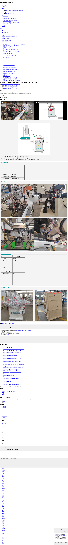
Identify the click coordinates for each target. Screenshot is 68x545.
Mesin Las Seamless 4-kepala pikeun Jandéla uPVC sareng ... (11, 49)
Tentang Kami (3, 35)
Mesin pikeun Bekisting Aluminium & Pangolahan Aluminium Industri (14, 10)
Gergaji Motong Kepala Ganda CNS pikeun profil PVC (12, 356)
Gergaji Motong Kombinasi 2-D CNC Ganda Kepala (10, 78)
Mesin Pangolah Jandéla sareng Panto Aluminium (9, 18)
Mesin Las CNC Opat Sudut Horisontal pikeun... (11, 369)
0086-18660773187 (4, 406)
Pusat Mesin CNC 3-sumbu (6, 76)
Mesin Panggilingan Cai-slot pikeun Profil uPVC (11, 378)
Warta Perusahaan (5, 16)
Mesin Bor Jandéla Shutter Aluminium (8, 53)
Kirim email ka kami (2, 95)
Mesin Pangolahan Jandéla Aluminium (10, 12)
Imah (2, 7)
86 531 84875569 (4, 417)
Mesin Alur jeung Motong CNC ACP (8, 59)
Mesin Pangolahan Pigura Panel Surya (10, 11)
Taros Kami (3, 26)
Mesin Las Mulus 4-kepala (7, 347)
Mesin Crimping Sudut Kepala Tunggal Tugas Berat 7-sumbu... (11, 51)
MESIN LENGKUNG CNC (7, 21)
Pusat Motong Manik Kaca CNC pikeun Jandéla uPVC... (12, 353)
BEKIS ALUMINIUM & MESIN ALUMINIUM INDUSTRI (11, 22)
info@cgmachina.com (4, 407)
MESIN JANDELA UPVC (5, 41)
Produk (3, 8)
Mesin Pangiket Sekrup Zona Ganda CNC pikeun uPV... (12, 350)
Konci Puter (3, 17)
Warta (2, 15)
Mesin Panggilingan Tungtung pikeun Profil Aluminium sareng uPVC (12, 322)
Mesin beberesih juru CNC (6, 47)
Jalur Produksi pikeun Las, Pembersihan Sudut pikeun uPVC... (11, 45)
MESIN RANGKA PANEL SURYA (8, 23)
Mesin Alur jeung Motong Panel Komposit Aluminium (10, 57)
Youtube (3, 429)
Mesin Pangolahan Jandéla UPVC (9, 13)
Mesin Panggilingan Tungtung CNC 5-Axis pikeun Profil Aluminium (12, 80)
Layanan (4, 24)
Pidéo (2, 19)
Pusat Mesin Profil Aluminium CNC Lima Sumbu (9, 61)
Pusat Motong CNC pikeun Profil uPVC (10, 375)
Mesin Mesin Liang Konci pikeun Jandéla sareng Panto (12, 372)
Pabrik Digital (5, 14)
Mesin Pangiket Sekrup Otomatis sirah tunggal (11, 384)
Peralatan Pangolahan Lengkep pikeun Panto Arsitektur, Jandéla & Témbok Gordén (12, 31)
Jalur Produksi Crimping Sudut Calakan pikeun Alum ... (10, 55)
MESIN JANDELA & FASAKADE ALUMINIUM (10, 20)
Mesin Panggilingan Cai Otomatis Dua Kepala (8, 323)
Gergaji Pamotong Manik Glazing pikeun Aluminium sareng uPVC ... (14, 366)
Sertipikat (4, 25)
